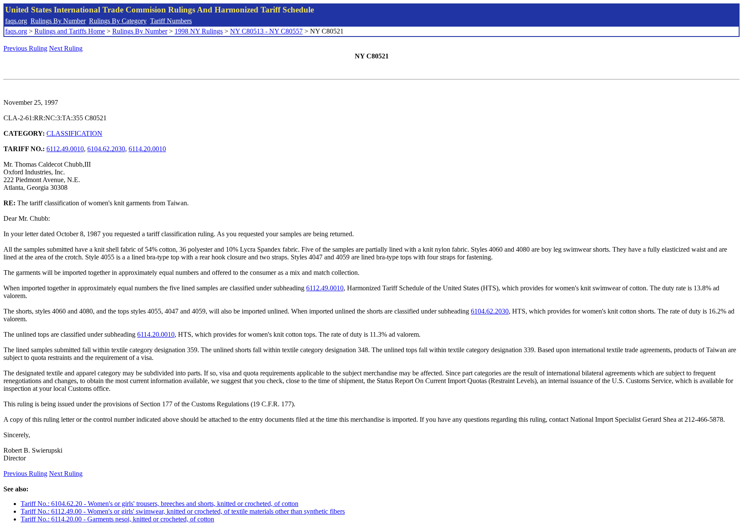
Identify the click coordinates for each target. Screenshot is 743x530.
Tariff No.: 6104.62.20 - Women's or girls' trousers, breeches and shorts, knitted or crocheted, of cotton (159, 503)
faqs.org (16, 20)
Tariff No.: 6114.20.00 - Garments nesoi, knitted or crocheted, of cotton (117, 519)
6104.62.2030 (106, 148)
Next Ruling (66, 48)
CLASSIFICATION (74, 133)
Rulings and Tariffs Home (69, 31)
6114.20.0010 (147, 148)
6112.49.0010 (65, 148)
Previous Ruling (25, 48)
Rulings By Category (118, 20)
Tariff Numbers (171, 20)
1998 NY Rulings (199, 31)
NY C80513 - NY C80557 (266, 31)
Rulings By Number (58, 20)
